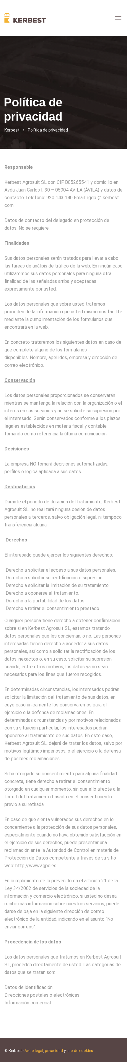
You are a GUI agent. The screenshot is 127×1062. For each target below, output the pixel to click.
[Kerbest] (25, 17)
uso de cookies (79, 1050)
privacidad (54, 1050)
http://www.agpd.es (35, 865)
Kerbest (11, 130)
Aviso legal (34, 1050)
